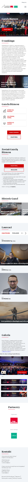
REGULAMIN (14, 169)
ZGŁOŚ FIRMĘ (7, 29)
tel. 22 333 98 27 (5, 461)
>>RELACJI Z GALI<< (6, 351)
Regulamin (18, 476)
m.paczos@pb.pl (5, 472)
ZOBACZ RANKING (14, 132)
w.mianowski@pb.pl (6, 462)
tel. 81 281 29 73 (5, 471)
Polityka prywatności (17, 478)
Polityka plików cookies (7, 478)
